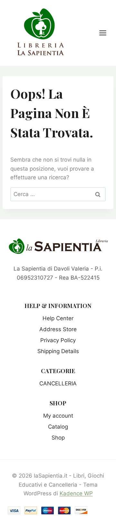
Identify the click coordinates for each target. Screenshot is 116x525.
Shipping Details (58, 351)
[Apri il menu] (106, 33)
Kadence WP (76, 493)
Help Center (58, 318)
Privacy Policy (58, 340)
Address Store (58, 329)
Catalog (58, 426)
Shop (58, 437)
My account (58, 415)
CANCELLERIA (58, 383)
